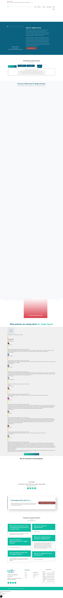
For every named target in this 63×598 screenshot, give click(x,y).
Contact (53, 9)
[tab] (12, 66)
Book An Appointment (31, 48)
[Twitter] (44, 3)
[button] (31, 596)
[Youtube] (44, 4)
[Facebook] (44, 1)
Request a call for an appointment (47, 502)
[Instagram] (44, 2)
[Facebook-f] (28, 488)
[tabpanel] (31, 71)
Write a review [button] (10, 340)
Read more (28, 451)
